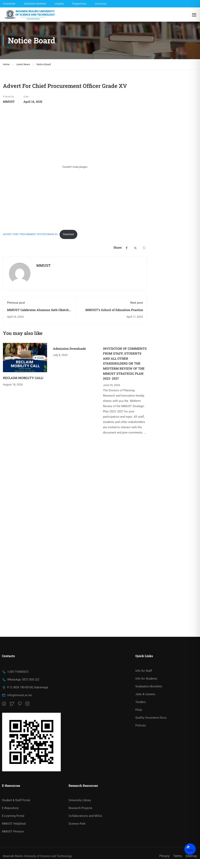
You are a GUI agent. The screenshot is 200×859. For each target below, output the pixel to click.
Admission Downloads (69, 348)
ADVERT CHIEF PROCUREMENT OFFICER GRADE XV (30, 234)
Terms (177, 856)
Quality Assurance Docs (151, 717)
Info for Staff (143, 671)
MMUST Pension (13, 831)
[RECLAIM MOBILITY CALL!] (25, 357)
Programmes (79, 3)
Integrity (59, 3)
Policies (140, 725)
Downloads (9, 3)
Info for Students (146, 678)
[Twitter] (135, 248)
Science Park (77, 823)
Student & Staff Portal (16, 800)
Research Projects (80, 808)
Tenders (140, 702)
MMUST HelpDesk (14, 823)
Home (6, 64)
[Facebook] (126, 248)
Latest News (23, 64)
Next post (136, 302)
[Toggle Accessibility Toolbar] (190, 849)
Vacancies (100, 3)
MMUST (9, 101)
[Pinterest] (144, 248)
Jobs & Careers (145, 694)
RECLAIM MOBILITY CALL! (23, 378)
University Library (80, 800)
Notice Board (44, 64)
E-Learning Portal (13, 816)
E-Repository (10, 808)
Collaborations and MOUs (85, 816)
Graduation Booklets (35, 3)
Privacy (164, 856)
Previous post (16, 302)
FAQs (138, 710)
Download (68, 234)
